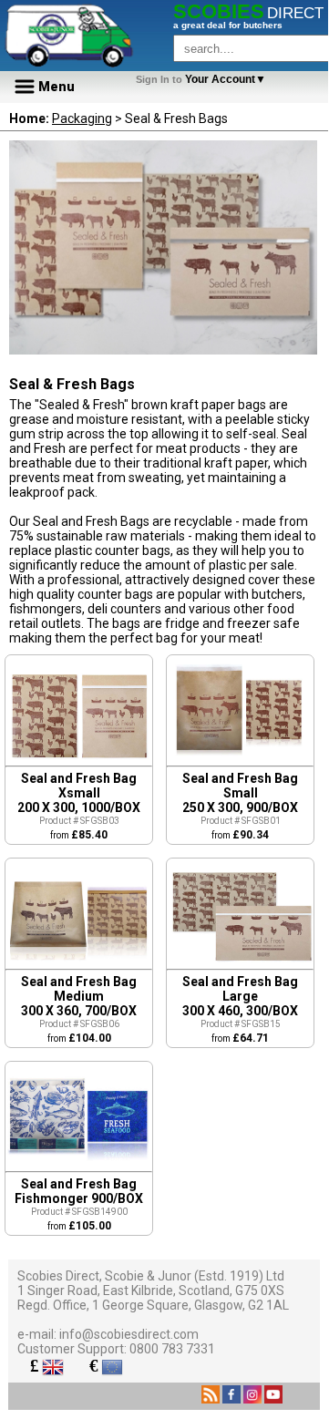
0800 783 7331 (172, 1349)
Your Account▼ (204, 79)
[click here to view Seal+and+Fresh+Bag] (78, 1166)
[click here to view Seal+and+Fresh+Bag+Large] (240, 964)
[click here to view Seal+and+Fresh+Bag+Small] (240, 761)
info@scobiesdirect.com (129, 1334)
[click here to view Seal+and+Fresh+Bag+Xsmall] (78, 761)
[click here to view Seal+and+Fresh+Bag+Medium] (78, 964)
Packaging (82, 118)
